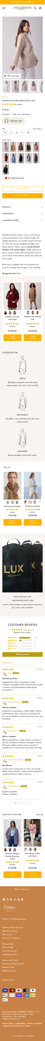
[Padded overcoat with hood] (12, 296)
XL (28, 133)
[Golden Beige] (32, 312)
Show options (12, 337)
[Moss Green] (37, 312)
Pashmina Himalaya (12, 506)
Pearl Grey (28, 158)
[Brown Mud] (10, 849)
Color (4, 140)
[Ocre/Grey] (17, 502)
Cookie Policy (20, 1023)
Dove (5, 147)
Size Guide (37, 129)
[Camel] (5, 849)
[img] (7, 670)
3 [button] (23, 803)
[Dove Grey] (30, 849)
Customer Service (9, 951)
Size (3, 129)
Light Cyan (13, 158)
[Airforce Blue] (15, 849)
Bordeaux (5, 158)
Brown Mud (21, 147)
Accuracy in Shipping (11, 938)
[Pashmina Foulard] (33, 485)
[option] (22, 48)
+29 (39, 502)
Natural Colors (8, 967)
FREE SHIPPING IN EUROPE (22, 2)
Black (5, 169)
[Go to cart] (40, 8)
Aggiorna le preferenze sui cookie (16, 1026)
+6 (39, 849)
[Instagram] (7, 899)
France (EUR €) (8, 980)
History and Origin (10, 960)
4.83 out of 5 (28, 630)
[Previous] (5, 48)
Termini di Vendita (34, 1023)
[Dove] (10, 313)
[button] (8, 104)
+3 (19, 312)
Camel (13, 147)
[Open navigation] (3, 8)
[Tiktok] (15, 899)
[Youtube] (11, 899)
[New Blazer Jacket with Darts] (33, 833)
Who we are (7, 935)
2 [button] (19, 803)
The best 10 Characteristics (13, 964)
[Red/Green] (8, 502)
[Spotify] (22, 899)
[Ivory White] (28, 312)
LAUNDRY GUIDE (10, 220)
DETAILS (6, 207)
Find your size (16, 121)
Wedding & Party (9, 971)
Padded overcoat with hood (12, 318)
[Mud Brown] (15, 313)
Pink (36, 147)
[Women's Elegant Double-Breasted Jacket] (12, 833)
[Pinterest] (19, 899)
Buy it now (22, 195)
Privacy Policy (7, 1023)
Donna (5, 97)
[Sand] (35, 502)
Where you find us (9, 931)
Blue (21, 158)
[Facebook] (4, 899)
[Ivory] (30, 502)
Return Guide (7, 947)
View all (6, 467)
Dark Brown (28, 147)
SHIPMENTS (8, 214)
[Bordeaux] (5, 313)
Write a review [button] (22, 654)
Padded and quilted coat (32, 318)
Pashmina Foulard (32, 506)
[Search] (35, 8)
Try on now (13, 76)
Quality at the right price (12, 927)
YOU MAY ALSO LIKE (12, 815)
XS (5, 133)
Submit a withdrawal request (14, 919)
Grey (36, 158)
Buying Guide (8, 944)
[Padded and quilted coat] (33, 296)
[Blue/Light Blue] (12, 502)
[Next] (40, 48)
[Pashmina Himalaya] (12, 486)
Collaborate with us (10, 954)
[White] (25, 502)
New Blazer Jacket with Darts (32, 855)
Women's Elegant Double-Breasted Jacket (12, 856)
